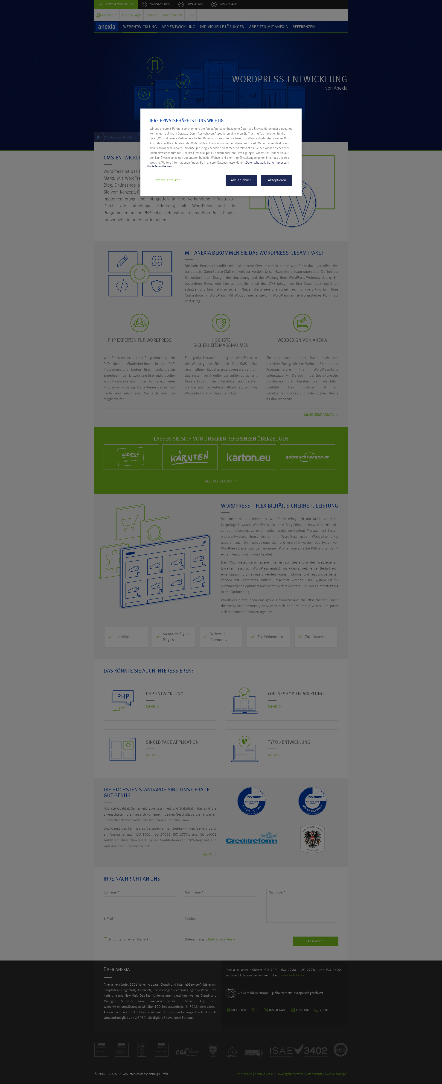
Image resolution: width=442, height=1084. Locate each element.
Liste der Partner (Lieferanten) (159, 166)
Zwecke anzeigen (167, 180)
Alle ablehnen (241, 180)
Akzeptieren (277, 180)
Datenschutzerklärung (260, 162)
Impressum (282, 162)
